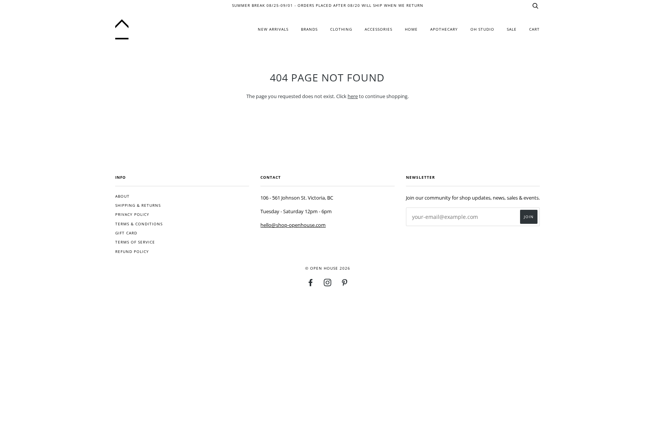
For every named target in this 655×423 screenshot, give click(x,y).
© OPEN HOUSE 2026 (327, 268)
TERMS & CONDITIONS (139, 224)
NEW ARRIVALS (273, 29)
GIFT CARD (126, 233)
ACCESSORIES (378, 29)
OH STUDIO (482, 29)
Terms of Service (135, 242)
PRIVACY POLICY (132, 214)
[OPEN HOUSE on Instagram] (328, 284)
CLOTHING (341, 29)
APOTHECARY (444, 29)
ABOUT (122, 196)
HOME (411, 29)
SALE (512, 29)
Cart (534, 29)
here (353, 96)
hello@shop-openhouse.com (293, 225)
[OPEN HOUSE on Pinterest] (345, 284)
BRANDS (309, 29)
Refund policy (132, 251)
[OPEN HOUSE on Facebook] (311, 284)
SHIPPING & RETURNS (138, 205)
